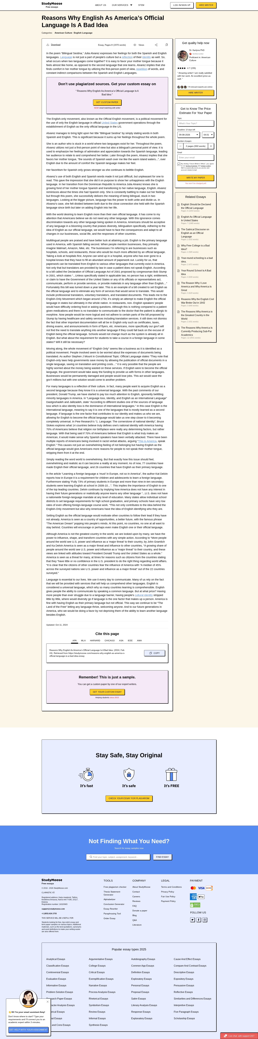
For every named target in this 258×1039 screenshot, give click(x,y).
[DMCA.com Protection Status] (195, 905)
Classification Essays (57, 965)
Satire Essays (138, 998)
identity (146, 57)
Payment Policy (168, 901)
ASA (121, 640)
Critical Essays (97, 972)
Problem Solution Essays (59, 992)
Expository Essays (183, 979)
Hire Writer (206, 5)
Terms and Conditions (171, 887)
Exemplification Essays (101, 979)
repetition (141, 69)
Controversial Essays (57, 972)
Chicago (110, 640)
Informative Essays (56, 985)
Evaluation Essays (56, 979)
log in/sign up (181, 5)
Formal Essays (54, 1018)
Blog (134, 915)
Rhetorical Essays (98, 998)
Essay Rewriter (111, 909)
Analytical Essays (55, 959)
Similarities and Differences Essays (192, 998)
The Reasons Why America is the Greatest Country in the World (196, 315)
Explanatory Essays (141, 1018)
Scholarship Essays (184, 1018)
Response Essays (140, 1012)
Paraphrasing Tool (112, 913)
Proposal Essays (140, 992)
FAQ (134, 906)
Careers (136, 896)
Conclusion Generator (114, 904)
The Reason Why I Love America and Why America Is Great (196, 286)
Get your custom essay (107, 692)
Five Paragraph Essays (186, 1012)
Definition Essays (140, 972)
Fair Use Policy (168, 896)
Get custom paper (107, 102)
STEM (141, 5)
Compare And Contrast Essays (190, 965)
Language (66, 57)
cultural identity (144, 595)
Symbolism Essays (99, 1005)
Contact (136, 892)
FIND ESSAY (162, 857)
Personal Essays (140, 985)
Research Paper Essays (59, 998)
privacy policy (206, 166)
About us (100, 5)
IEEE (130, 640)
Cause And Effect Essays (187, 959)
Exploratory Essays (141, 979)
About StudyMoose (141, 887)
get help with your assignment (28, 1030)
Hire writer (196, 92)
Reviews (136, 901)
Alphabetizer (109, 899)
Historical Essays (55, 1012)
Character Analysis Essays (60, 1005)
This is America (147, 441)
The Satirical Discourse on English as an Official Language (195, 233)
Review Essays (97, 1012)
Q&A (134, 920)
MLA (83, 640)
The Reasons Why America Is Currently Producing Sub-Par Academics (196, 331)
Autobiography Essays (143, 959)
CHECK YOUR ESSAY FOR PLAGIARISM (129, 798)
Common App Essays (142, 965)
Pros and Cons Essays (58, 1025)
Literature (137, 925)
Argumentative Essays (101, 959)
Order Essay (109, 918)
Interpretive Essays (184, 1005)
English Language (83, 33)
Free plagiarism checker (115, 887)
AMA (139, 640)
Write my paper (195, 177)
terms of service (191, 166)
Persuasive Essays (184, 985)
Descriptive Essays (184, 972)
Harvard (95, 640)
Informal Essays (97, 1018)
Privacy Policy (167, 892)
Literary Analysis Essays (144, 1005)
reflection (127, 57)
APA (75, 640)
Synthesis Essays (98, 1025)
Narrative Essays (98, 985)
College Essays (97, 965)
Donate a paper (139, 910)
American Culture (63, 33)
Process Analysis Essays (102, 992)
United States (110, 122)
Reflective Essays (183, 992)
